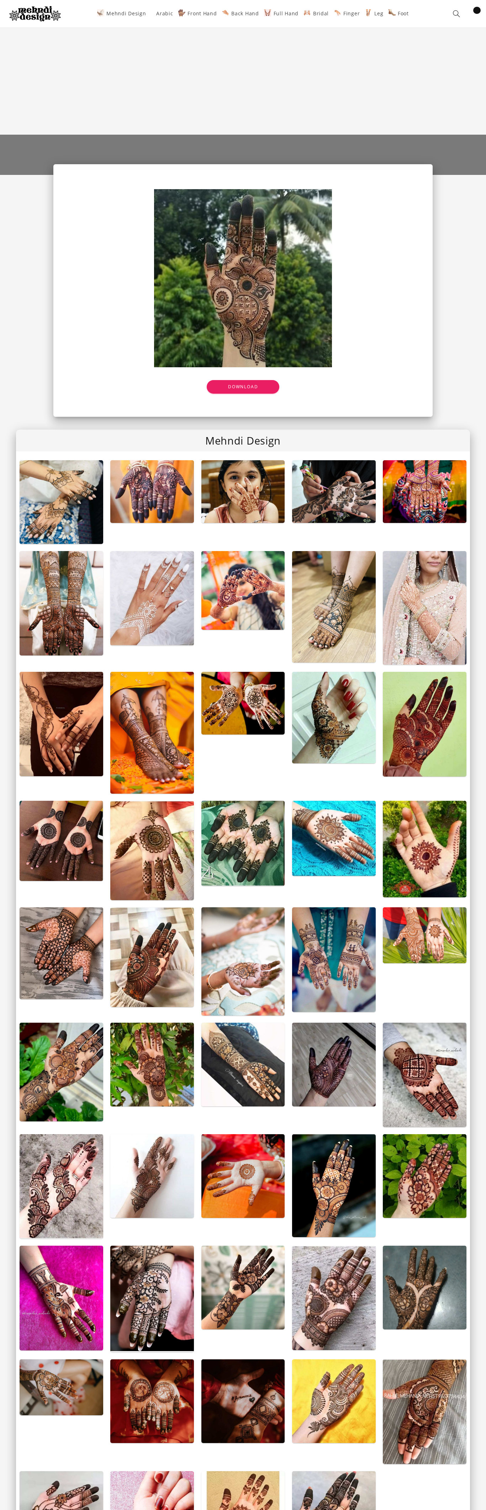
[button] (456, 13)
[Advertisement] (243, 81)
